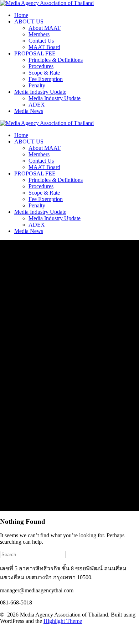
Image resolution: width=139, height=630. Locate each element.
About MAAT (45, 28)
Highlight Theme (62, 621)
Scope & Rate (44, 73)
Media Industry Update (40, 92)
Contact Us (41, 41)
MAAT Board (44, 47)
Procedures (41, 66)
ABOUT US (28, 21)
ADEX (37, 105)
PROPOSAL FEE (35, 53)
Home (21, 15)
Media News (28, 111)
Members (39, 34)
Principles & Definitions (56, 60)
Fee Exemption (46, 79)
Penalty (37, 85)
